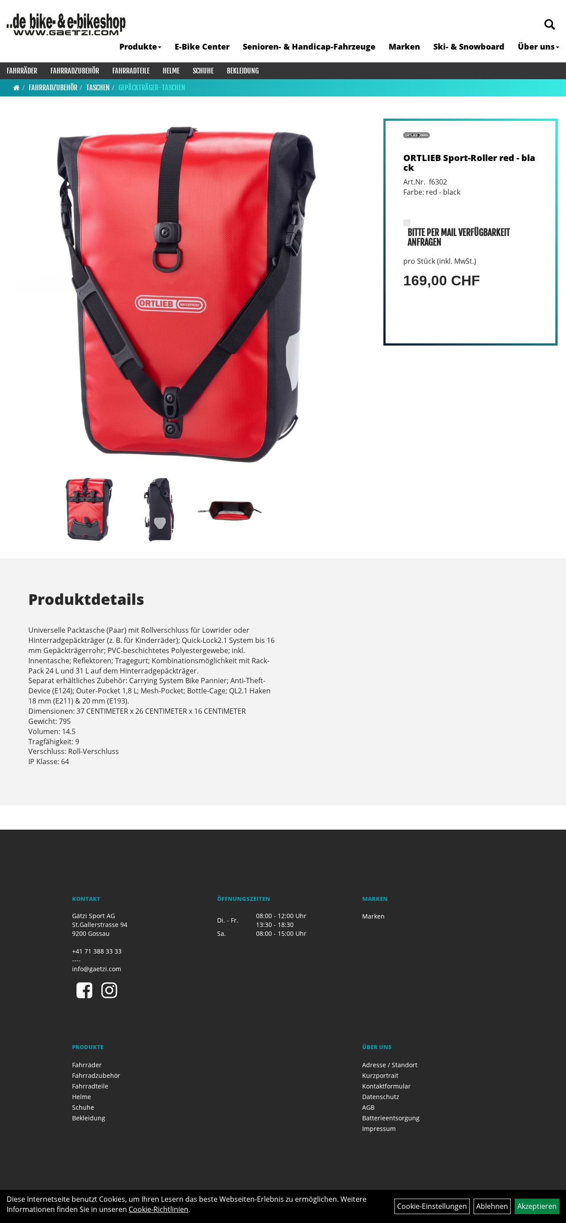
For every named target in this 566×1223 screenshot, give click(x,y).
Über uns (536, 46)
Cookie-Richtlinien (158, 1209)
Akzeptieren (537, 1206)
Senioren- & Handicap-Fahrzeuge (309, 46)
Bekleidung (243, 70)
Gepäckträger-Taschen (152, 87)
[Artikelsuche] (549, 25)
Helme (171, 70)
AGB (368, 1107)
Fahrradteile (130, 70)
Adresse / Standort (389, 1065)
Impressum (379, 1128)
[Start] (16, 87)
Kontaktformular (386, 1086)
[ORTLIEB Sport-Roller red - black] (189, 296)
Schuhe (203, 70)
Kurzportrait (380, 1075)
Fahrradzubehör (74, 70)
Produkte (138, 46)
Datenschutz (380, 1096)
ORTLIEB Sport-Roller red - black (469, 162)
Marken (404, 46)
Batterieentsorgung (391, 1118)
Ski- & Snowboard (469, 46)
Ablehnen (492, 1206)
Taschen (98, 87)
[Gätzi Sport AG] (66, 24)
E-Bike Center (202, 46)
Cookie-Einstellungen (432, 1206)
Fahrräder (22, 70)
